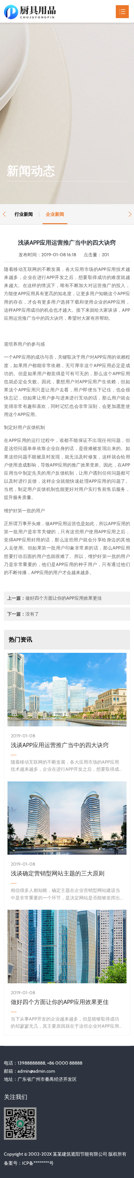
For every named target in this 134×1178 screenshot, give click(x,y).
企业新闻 (55, 214)
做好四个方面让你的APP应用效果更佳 (63, 598)
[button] (4, 214)
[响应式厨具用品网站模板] (31, 11)
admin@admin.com (36, 1071)
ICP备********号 (38, 1163)
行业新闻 (24, 214)
